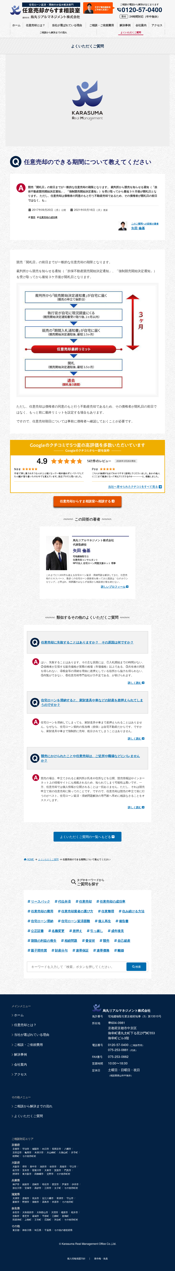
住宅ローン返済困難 (75, 921)
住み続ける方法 (133, 911)
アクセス (157, 25)
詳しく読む (135, 683)
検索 (138, 966)
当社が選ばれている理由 (67, 25)
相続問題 (70, 940)
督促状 (90, 940)
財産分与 (61, 950)
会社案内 (141, 25)
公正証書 (37, 930)
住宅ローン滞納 (42, 921)
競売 (33, 217)
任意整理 (107, 911)
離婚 (121, 950)
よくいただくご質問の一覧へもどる (85, 836)
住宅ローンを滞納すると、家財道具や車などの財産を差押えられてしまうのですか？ (92, 702)
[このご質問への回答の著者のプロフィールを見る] (124, 225)
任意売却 (85, 901)
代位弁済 (64, 901)
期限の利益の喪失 (44, 940)
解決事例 (125, 25)
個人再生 (104, 921)
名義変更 (58, 930)
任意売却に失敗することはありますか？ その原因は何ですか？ (87, 642)
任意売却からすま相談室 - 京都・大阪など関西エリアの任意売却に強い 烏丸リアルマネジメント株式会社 (45, 10)
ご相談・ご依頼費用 (101, 25)
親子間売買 (39, 950)
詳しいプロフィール (113, 586)
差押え (77, 930)
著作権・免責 (101, 1258)
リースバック (40, 901)
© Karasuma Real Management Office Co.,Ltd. (87, 1243)
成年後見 (117, 930)
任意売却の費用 (42, 911)
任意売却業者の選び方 (77, 911)
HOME (30, 859)
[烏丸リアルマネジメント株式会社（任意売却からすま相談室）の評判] (87, 466)
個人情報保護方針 (76, 1258)
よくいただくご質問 (131, 32)
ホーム (16, 25)
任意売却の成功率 (48, 217)
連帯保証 (82, 950)
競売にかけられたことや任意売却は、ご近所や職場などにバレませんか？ (90, 758)
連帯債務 (103, 950)
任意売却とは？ (35, 25)
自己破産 (124, 940)
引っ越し (96, 930)
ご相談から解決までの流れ (53, 32)
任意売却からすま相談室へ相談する (85, 501)
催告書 (124, 921)
